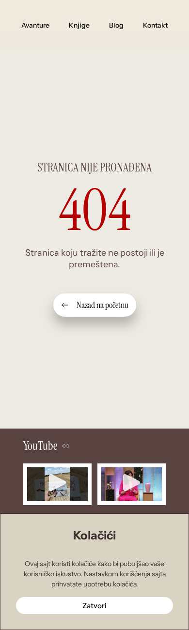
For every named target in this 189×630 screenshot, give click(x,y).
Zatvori (94, 605)
